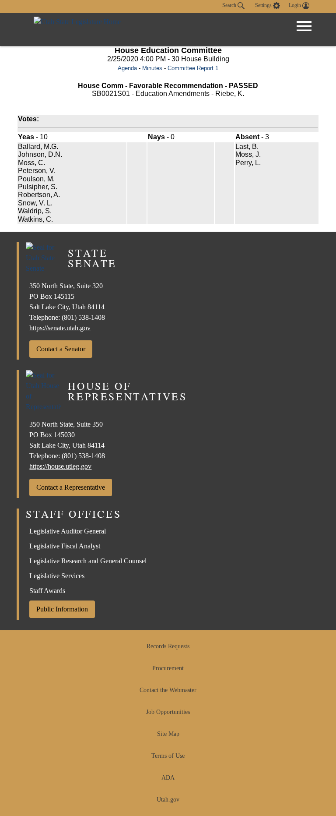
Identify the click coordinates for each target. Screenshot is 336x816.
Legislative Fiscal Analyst (64, 546)
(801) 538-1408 (83, 317)
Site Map (168, 734)
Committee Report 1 (193, 68)
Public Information (62, 609)
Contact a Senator (60, 349)
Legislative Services (56, 575)
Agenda (127, 68)
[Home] (77, 29)
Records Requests (168, 646)
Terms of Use (168, 755)
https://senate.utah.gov (60, 328)
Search (230, 5)
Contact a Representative (70, 487)
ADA (168, 777)
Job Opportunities (168, 712)
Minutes (152, 68)
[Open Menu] (304, 26)
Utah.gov (168, 799)
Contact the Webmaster (168, 690)
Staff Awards (47, 590)
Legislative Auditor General (67, 531)
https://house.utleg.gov (60, 466)
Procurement (168, 668)
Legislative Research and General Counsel (88, 561)
